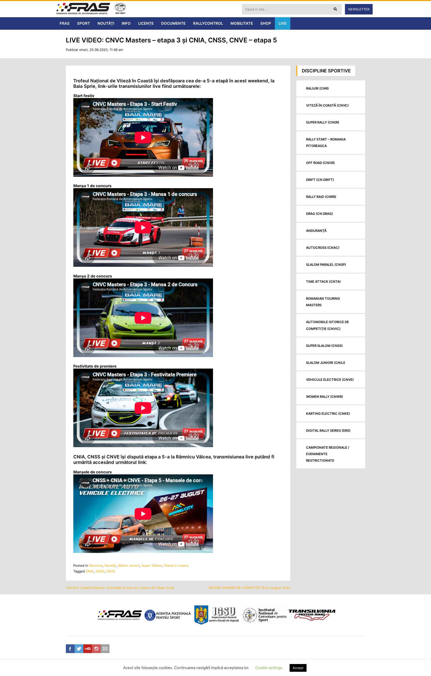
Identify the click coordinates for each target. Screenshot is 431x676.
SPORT (83, 23)
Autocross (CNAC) (322, 248)
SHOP (265, 23)
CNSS (100, 571)
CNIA (90, 571)
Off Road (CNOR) (320, 163)
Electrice (96, 565)
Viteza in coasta (176, 565)
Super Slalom (151, 565)
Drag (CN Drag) (319, 214)
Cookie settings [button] (268, 667)
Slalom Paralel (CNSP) (326, 265)
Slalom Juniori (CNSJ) (325, 363)
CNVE (110, 571)
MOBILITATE (241, 23)
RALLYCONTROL (208, 23)
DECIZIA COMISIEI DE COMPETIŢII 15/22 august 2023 (249, 588)
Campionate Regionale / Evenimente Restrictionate (327, 453)
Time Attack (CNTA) (323, 281)
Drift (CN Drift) (320, 180)
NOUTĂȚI (106, 23)
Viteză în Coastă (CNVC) (327, 105)
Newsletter (358, 9)
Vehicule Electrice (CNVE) (330, 380)
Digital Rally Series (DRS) (328, 430)
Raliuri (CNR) (317, 88)
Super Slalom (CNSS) (324, 346)
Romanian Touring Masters (323, 301)
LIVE (283, 23)
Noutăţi (110, 565)
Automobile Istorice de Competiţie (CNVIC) (327, 325)
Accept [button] (298, 668)
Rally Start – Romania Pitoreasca (326, 142)
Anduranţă (316, 231)
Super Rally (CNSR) (322, 122)
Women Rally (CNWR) (324, 397)
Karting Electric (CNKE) (328, 413)
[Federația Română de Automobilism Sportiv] (83, 9)
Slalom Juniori (128, 565)
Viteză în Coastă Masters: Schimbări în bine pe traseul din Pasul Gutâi (120, 588)
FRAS (65, 23)
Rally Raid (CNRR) (321, 197)
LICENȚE (146, 23)
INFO (126, 23)
